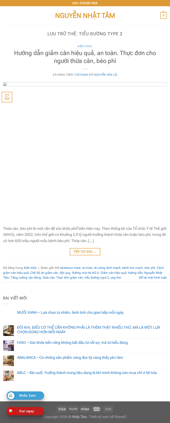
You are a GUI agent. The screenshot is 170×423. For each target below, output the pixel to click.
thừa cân (49, 277)
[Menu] (6, 15)
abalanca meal (70, 268)
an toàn (87, 268)
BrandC (121, 417)
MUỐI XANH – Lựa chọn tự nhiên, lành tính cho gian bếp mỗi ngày (70, 312)
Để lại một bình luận (153, 277)
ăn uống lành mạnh (107, 268)
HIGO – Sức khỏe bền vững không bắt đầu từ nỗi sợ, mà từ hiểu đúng (72, 342)
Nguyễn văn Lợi (105, 74)
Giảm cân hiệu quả (113, 273)
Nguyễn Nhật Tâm (85, 15)
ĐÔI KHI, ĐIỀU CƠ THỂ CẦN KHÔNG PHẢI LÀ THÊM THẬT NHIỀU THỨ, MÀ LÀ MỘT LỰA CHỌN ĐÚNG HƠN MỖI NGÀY (88, 329)
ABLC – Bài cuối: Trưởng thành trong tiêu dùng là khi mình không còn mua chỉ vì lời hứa (87, 372)
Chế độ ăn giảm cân (44, 273)
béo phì (149, 268)
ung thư (115, 277)
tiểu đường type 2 (97, 277)
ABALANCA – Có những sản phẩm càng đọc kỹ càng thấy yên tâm (70, 357)
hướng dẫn (135, 273)
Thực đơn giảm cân (69, 277)
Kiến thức (85, 46)
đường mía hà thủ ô (85, 273)
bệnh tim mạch (132, 268)
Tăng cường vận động (26, 277)
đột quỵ (65, 273)
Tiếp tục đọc (85, 251)
